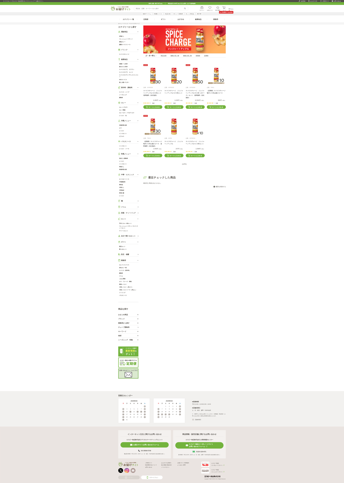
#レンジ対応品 (190, 14)
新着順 (198, 55)
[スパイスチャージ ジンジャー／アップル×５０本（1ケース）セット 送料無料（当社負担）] (195, 76)
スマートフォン (153, 477)
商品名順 (163, 55)
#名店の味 (168, 14)
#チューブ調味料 (178, 14)
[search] (185, 8)
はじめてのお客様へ (166, 463)
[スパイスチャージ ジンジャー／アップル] (173, 127)
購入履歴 (217, 10)
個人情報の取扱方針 (166, 465)
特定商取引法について (151, 465)
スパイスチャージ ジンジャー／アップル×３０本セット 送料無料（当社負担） (153, 93)
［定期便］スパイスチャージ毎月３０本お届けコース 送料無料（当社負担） (152, 144)
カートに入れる (154, 107)
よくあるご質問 (181, 465)
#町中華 (199, 14)
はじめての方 (313, 1)
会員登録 (303, 1)
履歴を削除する (221, 186)
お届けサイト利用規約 (183, 463)
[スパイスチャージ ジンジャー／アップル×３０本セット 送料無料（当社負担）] (152, 76)
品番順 (206, 55)
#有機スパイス (158, 14)
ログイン (202, 10)
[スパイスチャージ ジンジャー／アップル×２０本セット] (173, 76)
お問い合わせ (337, 1)
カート (224, 10)
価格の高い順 (187, 55)
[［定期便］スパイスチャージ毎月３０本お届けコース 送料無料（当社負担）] (152, 127)
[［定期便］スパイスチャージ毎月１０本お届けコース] (216, 76)
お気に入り (210, 10)
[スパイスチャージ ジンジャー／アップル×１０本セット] (195, 127)
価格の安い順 (174, 55)
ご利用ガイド (325, 1)
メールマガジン (165, 467)
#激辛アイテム (147, 14)
